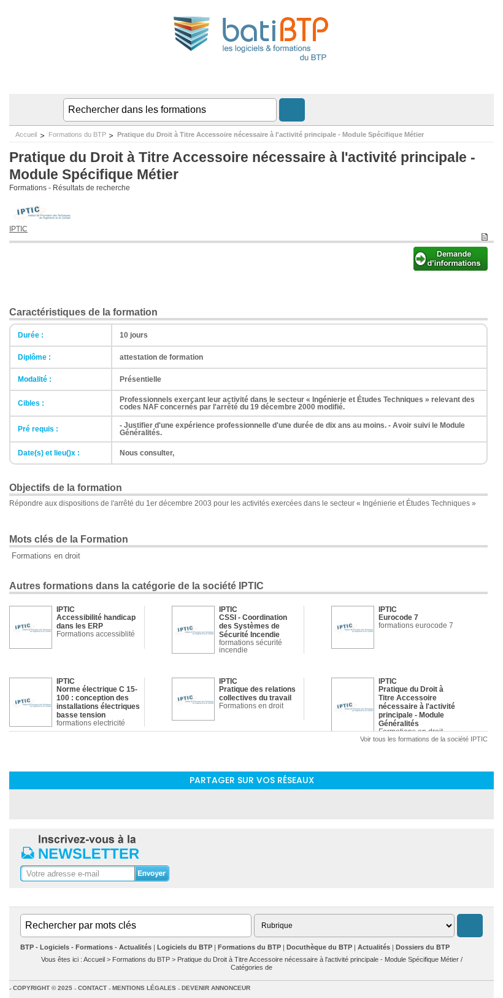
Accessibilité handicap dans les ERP (96, 621)
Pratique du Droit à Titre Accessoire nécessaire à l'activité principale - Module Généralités (416, 706)
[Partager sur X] (283, 803)
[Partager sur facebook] (251, 803)
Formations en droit (46, 555)
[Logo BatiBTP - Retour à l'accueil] (252, 62)
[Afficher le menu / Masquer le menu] (486, 81)
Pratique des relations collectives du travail (257, 693)
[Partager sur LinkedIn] (219, 803)
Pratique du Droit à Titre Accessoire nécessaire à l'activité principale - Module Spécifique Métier (270, 134)
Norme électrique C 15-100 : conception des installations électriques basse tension (98, 702)
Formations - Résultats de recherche (69, 188)
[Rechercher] (292, 110)
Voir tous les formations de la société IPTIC (424, 739)
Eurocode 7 (398, 617)
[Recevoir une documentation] (450, 267)
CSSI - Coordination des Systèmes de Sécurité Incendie (253, 626)
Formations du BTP (77, 134)
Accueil (26, 134)
